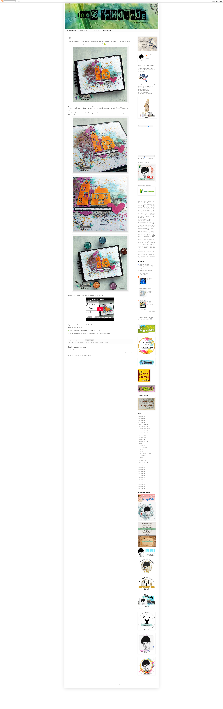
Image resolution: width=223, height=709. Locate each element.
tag (154, 246)
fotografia (141, 225)
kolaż (153, 230)
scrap (139, 242)
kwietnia (143, 441)
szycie (139, 246)
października (144, 428)
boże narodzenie (143, 210)
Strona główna (100, 353)
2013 (140, 484)
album (149, 201)
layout (148, 234)
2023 (140, 422)
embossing (146, 224)
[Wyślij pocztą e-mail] (86, 340)
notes (145, 238)
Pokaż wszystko (152, 311)
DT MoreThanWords (79, 342)
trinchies (146, 250)
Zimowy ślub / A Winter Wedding (150, 291)
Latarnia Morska (144, 264)
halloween (143, 226)
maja (141, 439)
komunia (153, 231)
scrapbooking (151, 242)
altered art (141, 203)
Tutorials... (96, 30)
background (148, 206)
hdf (151, 226)
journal (88, 342)
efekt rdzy (152, 222)
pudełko (149, 239)
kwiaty (140, 234)
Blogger (119, 684)
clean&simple (149, 211)
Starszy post (128, 353)
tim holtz (149, 248)
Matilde (150, 54)
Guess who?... (144, 445)
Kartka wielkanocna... (146, 453)
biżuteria (140, 208)
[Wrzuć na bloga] (88, 340)
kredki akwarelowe (146, 232)
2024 (140, 420)
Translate (150, 158)
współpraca (141, 254)
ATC (139, 206)
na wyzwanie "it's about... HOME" (91, 44)
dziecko (153, 220)
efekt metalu (143, 222)
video (106, 342)
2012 (140, 486)
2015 (140, 480)
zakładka (152, 256)
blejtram (149, 208)
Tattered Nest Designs (145, 270)
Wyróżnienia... (108, 30)
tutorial (101, 342)
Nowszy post (71, 353)
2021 (140, 467)
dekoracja (140, 213)
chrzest (140, 211)
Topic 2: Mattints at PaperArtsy (150, 303)
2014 (140, 482)
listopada (143, 426)
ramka (139, 241)
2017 (140, 475)
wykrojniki (152, 254)
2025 (140, 418)
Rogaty (149, 241)
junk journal (151, 228)
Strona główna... (72, 30)
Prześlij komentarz (75, 350)
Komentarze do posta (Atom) (83, 355)
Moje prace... (84, 30)
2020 (140, 469)
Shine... (142, 451)
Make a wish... (144, 447)
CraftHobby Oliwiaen (145, 288)
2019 (140, 471)
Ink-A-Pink (142, 300)
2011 (140, 488)
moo (138, 238)
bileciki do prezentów (145, 207)
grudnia (142, 424)
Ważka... (142, 449)
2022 (140, 465)
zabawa (143, 256)
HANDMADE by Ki (143, 277)
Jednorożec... (144, 455)
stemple (145, 244)
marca (142, 443)
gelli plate (151, 225)
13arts (140, 201)
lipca (142, 435)
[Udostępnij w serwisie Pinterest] (93, 340)
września (143, 431)
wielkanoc (148, 253)
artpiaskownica (148, 204)
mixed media (94, 342)
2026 (140, 416)
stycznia (143, 462)
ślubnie (146, 246)
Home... (142, 457)
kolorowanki (144, 231)
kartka (143, 230)
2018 (140, 473)
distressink (141, 217)
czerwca (142, 437)
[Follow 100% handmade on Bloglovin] (145, 127)
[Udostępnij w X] (89, 340)
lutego (142, 460)
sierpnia (143, 433)
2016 (140, 477)
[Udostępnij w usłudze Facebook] (91, 340)
